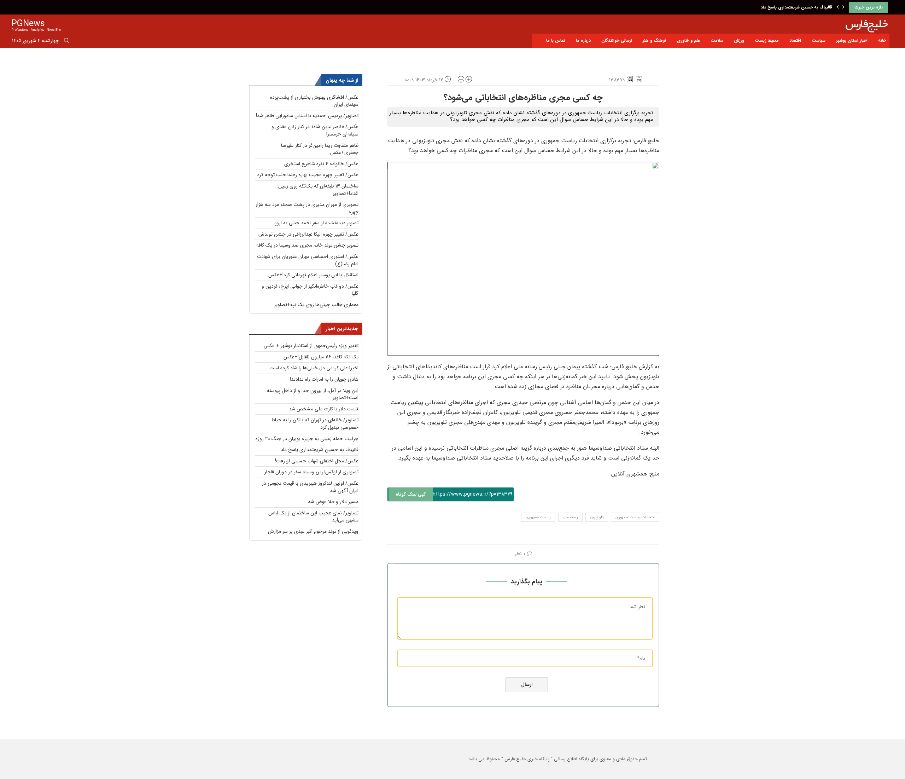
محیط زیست (767, 40)
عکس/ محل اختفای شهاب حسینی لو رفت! (316, 461)
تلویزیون (596, 517)
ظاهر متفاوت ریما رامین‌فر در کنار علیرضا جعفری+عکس (319, 149)
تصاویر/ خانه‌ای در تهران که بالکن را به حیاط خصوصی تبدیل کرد (314, 423)
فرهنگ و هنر (654, 40)
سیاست (818, 40)
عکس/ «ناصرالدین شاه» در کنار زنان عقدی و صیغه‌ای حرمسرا (315, 130)
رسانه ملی (570, 517)
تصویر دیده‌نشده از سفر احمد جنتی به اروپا (316, 223)
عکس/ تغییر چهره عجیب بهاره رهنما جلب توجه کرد (307, 175)
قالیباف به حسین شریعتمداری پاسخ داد (796, 7)
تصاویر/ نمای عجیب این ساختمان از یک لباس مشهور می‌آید (313, 516)
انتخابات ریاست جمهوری (635, 517)
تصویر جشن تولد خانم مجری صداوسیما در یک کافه (307, 245)
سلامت (717, 40)
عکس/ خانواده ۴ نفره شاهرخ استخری (321, 164)
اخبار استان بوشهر (852, 40)
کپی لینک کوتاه (411, 494)
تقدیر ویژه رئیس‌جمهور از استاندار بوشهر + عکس (311, 346)
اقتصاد (795, 40)
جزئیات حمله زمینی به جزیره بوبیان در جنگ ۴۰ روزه (307, 439)
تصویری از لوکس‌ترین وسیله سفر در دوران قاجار (311, 472)
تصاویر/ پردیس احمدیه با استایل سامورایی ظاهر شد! (307, 116)
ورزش (739, 40)
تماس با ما (555, 40)
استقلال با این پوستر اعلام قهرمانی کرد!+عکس (313, 275)
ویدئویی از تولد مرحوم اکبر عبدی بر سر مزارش (313, 531)
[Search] (66, 42)
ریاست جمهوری (538, 517)
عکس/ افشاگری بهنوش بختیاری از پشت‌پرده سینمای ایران (314, 101)
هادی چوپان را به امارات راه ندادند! (324, 379)
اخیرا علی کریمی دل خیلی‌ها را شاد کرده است (313, 368)
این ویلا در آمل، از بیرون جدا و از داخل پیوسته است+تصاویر (312, 394)
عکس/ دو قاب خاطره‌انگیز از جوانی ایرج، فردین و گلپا (310, 290)
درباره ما (583, 40)
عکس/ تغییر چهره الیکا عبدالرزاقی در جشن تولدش (308, 234)
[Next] (843, 7)
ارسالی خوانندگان (616, 40)
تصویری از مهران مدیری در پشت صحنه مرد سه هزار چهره (307, 208)
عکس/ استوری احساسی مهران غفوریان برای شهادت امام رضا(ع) (307, 260)
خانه (882, 40)
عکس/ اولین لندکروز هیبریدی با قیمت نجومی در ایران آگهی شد (310, 487)
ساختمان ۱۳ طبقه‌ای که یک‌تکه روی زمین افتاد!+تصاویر (318, 189)
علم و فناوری (688, 40)
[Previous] (838, 7)
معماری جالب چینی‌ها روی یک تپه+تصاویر (316, 304)
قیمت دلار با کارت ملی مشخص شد (323, 409)
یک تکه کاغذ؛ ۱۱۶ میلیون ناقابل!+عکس (321, 357)
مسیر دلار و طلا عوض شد (333, 502)
